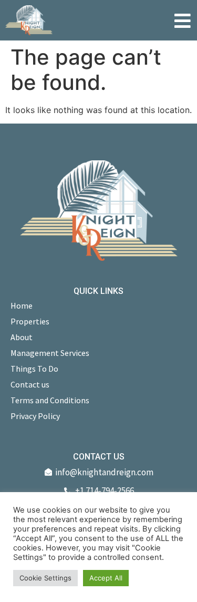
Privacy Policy (35, 416)
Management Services (50, 353)
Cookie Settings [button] (45, 578)
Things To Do (34, 368)
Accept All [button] (105, 578)
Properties (30, 321)
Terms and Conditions (50, 400)
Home (22, 305)
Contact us (30, 384)
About (22, 337)
